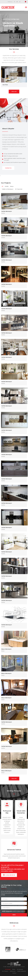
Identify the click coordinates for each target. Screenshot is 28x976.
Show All (14, 91)
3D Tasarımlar (18, 189)
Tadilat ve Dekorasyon (7, 189)
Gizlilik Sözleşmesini (7, 911)
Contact (14, 973)
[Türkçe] (25, 1)
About (13, 969)
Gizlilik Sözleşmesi (21, 971)
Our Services (20, 969)
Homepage (8, 969)
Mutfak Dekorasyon (6, 260)
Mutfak (6, 186)
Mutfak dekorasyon (6, 211)
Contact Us (8, 168)
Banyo (11, 186)
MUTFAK (5, 84)
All (2, 186)
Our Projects (5, 971)
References (13, 971)
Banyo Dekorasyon (6, 649)
